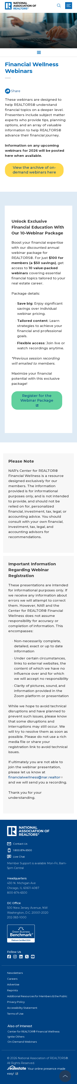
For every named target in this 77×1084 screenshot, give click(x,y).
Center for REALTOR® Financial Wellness (33, 1031)
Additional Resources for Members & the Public (37, 996)
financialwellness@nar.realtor (34, 777)
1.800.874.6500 (22, 850)
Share (15, 91)
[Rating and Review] (21, 941)
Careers (12, 978)
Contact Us (20, 843)
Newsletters (15, 972)
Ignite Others (16, 1036)
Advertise (13, 984)
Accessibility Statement (22, 1007)
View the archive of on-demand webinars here (34, 169)
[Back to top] (65, 1076)
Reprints (12, 990)
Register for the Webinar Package (36, 398)
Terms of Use (15, 1013)
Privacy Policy (16, 1001)
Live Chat (19, 856)
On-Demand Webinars (22, 1041)
